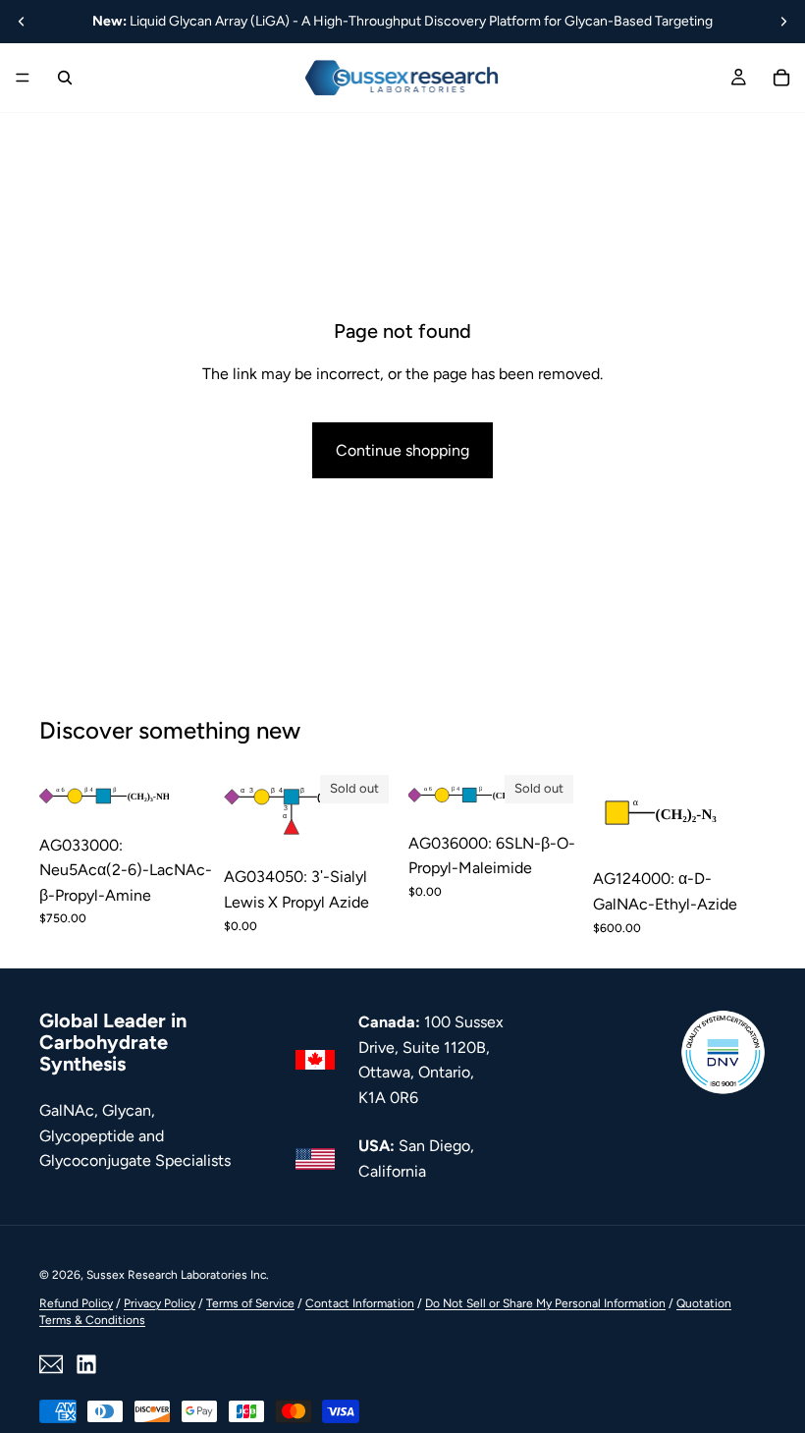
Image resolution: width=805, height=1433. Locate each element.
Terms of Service (250, 1303)
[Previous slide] (21, 21)
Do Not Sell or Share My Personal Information (545, 1303)
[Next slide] (783, 21)
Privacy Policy (159, 1303)
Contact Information (359, 1303)
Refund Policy (76, 1303)
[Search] (64, 77)
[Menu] (22, 77)
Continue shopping (402, 450)
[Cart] (781, 77)
